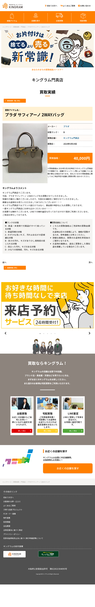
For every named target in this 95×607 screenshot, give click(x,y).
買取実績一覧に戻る (13, 101)
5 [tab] (55, 333)
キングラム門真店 (71, 137)
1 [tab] (40, 333)
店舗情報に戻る (12, 268)
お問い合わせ (85, 5)
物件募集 (6, 518)
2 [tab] (44, 333)
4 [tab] (51, 333)
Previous (5, 333)
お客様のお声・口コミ (12, 501)
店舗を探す (35, 20)
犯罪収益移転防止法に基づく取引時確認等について (23, 538)
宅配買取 (83, 20)
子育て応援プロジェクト (12, 509)
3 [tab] (47, 333)
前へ (4, 262)
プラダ (66, 126)
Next (90, 333)
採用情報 (6, 522)
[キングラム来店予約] (47, 305)
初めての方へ (52, 5)
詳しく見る (22, 431)
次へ (91, 262)
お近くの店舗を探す (68, 468)
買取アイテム (12, 21)
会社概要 (6, 526)
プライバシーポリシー (12, 534)
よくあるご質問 (69, 5)
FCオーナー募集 (9, 513)
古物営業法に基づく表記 (12, 530)
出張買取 (59, 20)
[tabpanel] (47, 305)
